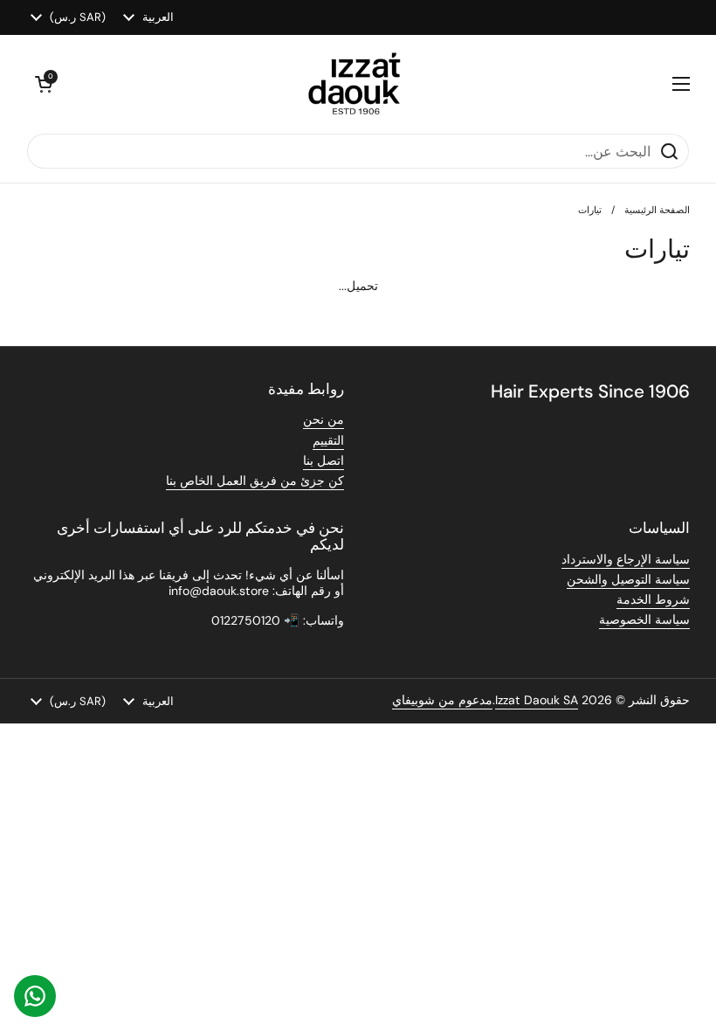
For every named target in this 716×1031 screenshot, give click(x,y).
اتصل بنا (323, 460)
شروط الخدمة (653, 599)
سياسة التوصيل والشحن (628, 579)
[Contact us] (35, 996)
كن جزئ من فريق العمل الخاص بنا (255, 480)
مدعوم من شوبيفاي (442, 700)
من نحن (323, 419)
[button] (43, 83)
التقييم (328, 440)
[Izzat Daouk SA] (362, 84)
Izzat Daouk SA (536, 700)
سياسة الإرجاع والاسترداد (625, 559)
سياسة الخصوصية (644, 619)
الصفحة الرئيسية (657, 210)
